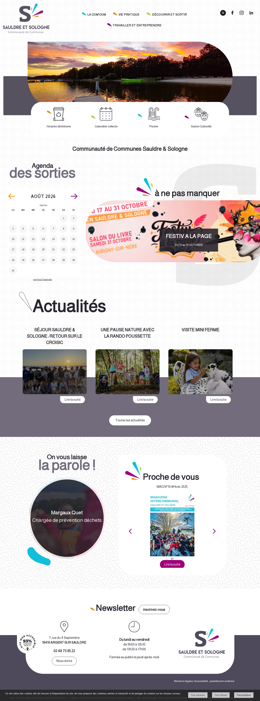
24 (13, 260)
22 (63, 249)
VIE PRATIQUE (129, 14)
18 (23, 249)
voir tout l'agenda (42, 279)
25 (23, 260)
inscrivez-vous (154, 609)
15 (63, 239)
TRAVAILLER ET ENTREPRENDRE (137, 25)
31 (13, 270)
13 (43, 239)
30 (73, 260)
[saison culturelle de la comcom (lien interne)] (201, 114)
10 (13, 239)
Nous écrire (64, 661)
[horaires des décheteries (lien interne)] (58, 114)
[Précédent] (130, 531)
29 (63, 260)
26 (33, 260)
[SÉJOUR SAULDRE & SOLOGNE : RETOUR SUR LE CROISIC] (55, 372)
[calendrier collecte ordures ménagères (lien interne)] (106, 114)
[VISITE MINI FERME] (200, 372)
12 (33, 239)
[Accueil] (26, 19)
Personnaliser (244, 695)
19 (33, 249)
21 (53, 249)
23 (73, 249)
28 (53, 260)
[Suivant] (214, 531)
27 (43, 260)
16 (73, 239)
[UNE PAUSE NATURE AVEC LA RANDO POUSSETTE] (128, 372)
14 (53, 239)
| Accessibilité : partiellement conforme (213, 681)
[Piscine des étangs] (153, 114)
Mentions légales (183, 681)
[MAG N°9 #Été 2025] (172, 526)
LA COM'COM (96, 14)
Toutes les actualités (130, 420)
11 (23, 239)
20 (43, 249)
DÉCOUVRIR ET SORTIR (169, 14)
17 (13, 249)
